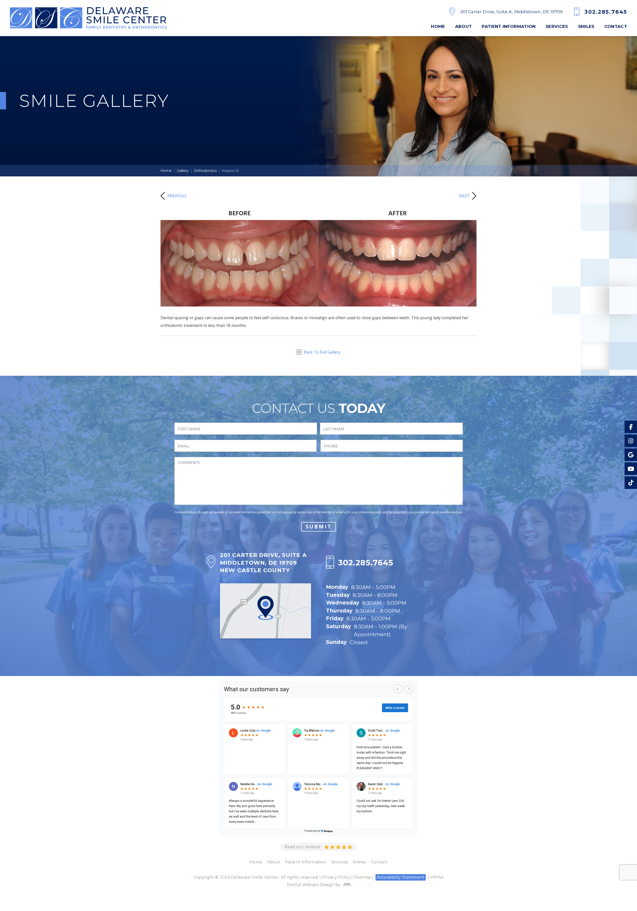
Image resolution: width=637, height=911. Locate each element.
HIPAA (437, 877)
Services (557, 26)
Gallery (183, 170)
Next (464, 196)
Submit (319, 526)
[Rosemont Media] (346, 884)
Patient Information (508, 26)
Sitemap (362, 877)
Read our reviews (302, 846)
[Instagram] (631, 441)
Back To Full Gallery (322, 352)
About (463, 26)
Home (438, 26)
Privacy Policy (336, 877)
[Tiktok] (631, 482)
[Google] (631, 455)
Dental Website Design (310, 884)
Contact (615, 26)
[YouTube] (631, 468)
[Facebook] (631, 427)
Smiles (586, 26)
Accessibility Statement (400, 877)
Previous (177, 196)
